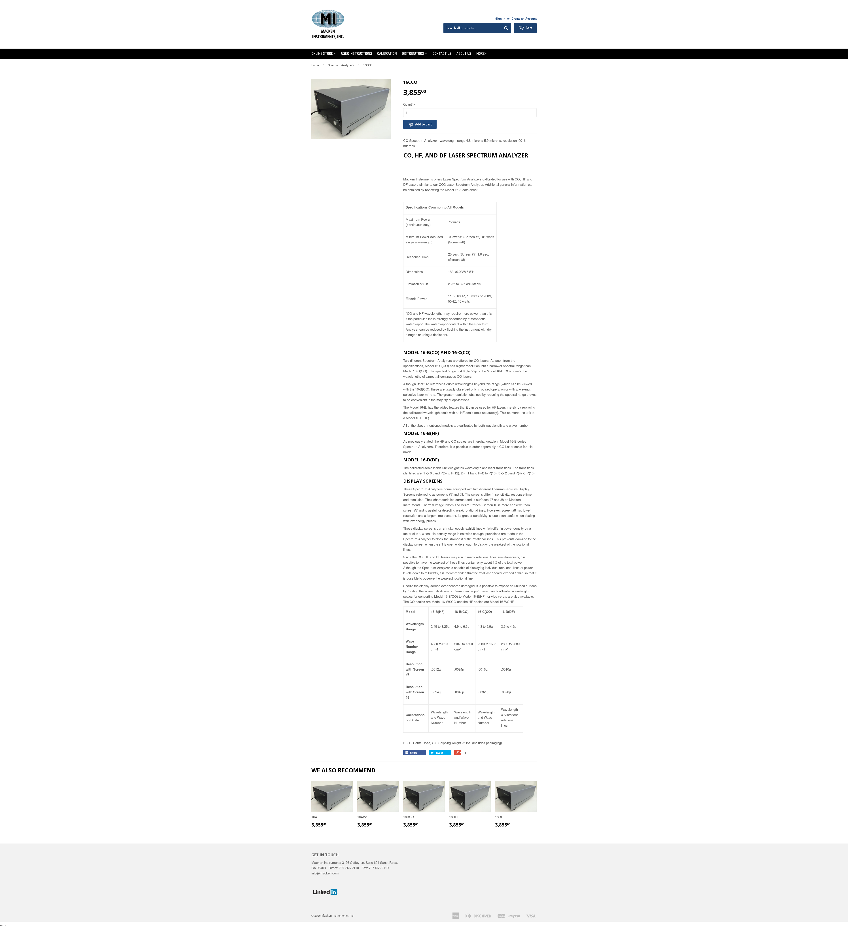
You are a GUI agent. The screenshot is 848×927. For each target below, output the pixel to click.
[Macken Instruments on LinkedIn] (325, 904)
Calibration (387, 53)
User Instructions (356, 53)
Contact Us (441, 53)
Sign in (500, 19)
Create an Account (524, 19)
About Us (463, 53)
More (480, 53)
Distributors (413, 53)
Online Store (322, 53)
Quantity (409, 104)
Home (315, 65)
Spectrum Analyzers (341, 65)
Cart (528, 28)
